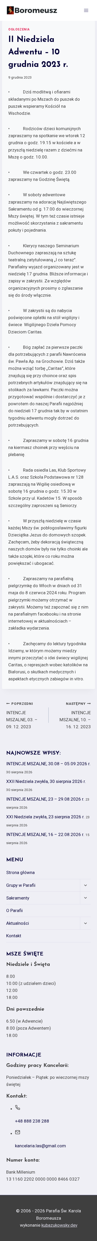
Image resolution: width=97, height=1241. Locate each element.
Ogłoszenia (19, 29)
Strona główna (20, 872)
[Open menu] (86, 10)
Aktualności (17, 923)
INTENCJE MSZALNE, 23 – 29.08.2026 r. (45, 799)
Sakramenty (17, 898)
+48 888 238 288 (32, 1121)
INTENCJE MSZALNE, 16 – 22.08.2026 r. (45, 834)
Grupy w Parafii (20, 885)
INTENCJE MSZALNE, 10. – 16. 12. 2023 (75, 715)
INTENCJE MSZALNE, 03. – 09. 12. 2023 (22, 715)
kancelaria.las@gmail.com (40, 1145)
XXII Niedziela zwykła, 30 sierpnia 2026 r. (46, 781)
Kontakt (13, 935)
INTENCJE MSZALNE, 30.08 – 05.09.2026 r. (48, 763)
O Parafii (14, 910)
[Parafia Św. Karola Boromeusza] (32, 10)
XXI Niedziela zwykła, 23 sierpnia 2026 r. (45, 816)
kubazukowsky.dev (59, 1225)
